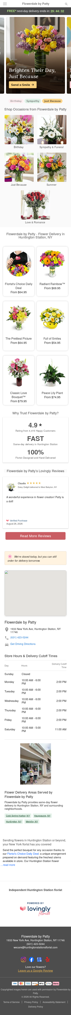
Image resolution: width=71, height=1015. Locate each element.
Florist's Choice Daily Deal (23, 853)
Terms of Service (11, 1002)
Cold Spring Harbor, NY (18, 815)
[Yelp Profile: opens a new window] (47, 959)
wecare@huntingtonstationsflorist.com (36, 947)
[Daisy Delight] (11, 487)
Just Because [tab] (52, 101)
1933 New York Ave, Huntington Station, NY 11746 (35, 940)
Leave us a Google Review (35, 971)
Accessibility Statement (54, 1002)
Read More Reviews (35, 535)
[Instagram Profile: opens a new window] (23, 959)
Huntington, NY (13, 821)
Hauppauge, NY (42, 815)
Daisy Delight (23, 486)
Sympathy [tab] (32, 101)
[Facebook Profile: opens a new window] (31, 959)
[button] (63, 1006)
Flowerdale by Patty (35, 3)
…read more (8, 865)
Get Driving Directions (23, 643)
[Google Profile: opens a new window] (39, 959)
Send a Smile (20, 85)
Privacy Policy (31, 1002)
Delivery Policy (35, 1007)
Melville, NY (32, 821)
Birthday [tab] (16, 101)
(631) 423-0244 (19, 637)
